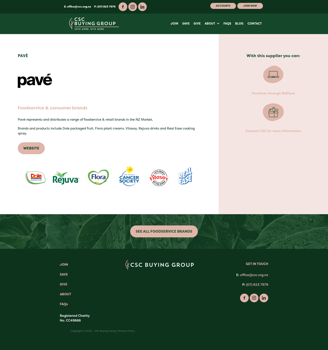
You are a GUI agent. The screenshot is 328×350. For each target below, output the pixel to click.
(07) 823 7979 (257, 284)
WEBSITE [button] (31, 148)
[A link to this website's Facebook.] (123, 6)
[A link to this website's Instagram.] (132, 6)
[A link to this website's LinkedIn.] (142, 6)
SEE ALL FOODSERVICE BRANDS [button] (164, 231)
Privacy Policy (126, 330)
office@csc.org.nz (79, 6)
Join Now (250, 5)
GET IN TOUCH (257, 264)
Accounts (223, 5)
